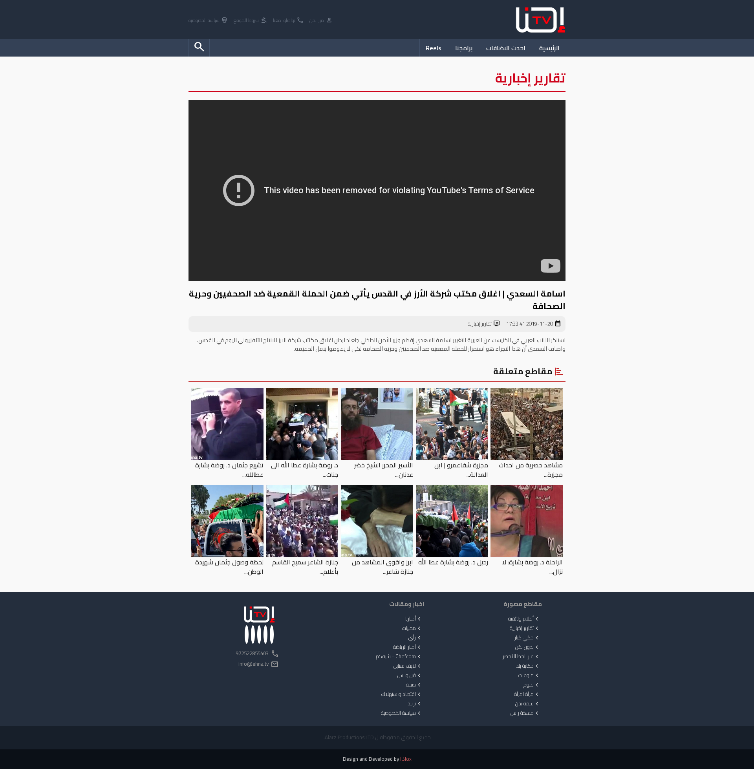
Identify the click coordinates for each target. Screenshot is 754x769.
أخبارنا (413, 619)
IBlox (406, 759)
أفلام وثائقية (524, 619)
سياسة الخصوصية (208, 20)
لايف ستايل (407, 666)
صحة (414, 685)
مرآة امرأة (527, 694)
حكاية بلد (528, 666)
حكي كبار (527, 638)
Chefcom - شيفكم (399, 656)
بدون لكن (527, 647)
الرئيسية (549, 48)
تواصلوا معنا (288, 20)
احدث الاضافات (505, 48)
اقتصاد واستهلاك (401, 694)
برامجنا (463, 48)
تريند (415, 704)
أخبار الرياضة (407, 647)
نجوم (531, 685)
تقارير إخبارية (484, 324)
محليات (412, 628)
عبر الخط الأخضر (521, 656)
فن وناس (409, 675)
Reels (433, 48)
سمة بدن (527, 704)
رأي (415, 638)
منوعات (529, 675)
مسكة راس (525, 713)
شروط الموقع (250, 20)
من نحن (321, 20)
